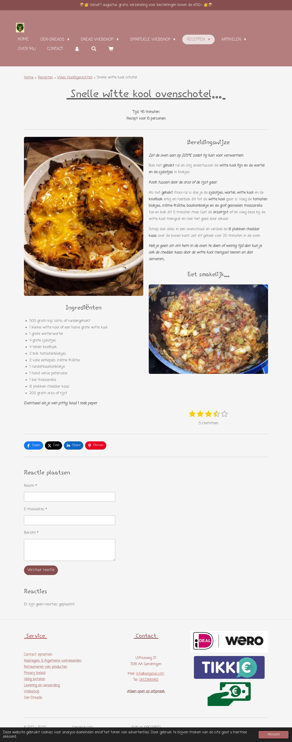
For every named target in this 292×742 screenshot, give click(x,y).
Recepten (45, 77)
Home (29, 77)
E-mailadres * (35, 509)
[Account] (77, 49)
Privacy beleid (34, 673)
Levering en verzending (42, 685)
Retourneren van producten (45, 666)
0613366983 (148, 679)
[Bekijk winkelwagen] (111, 49)
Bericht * (31, 533)
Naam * (30, 486)
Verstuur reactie (41, 570)
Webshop (31, 691)
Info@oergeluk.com (150, 673)
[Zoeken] (94, 49)
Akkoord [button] (273, 734)
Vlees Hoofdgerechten (75, 77)
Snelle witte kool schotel (117, 77)
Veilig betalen (34, 679)
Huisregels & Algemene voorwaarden (52, 660)
